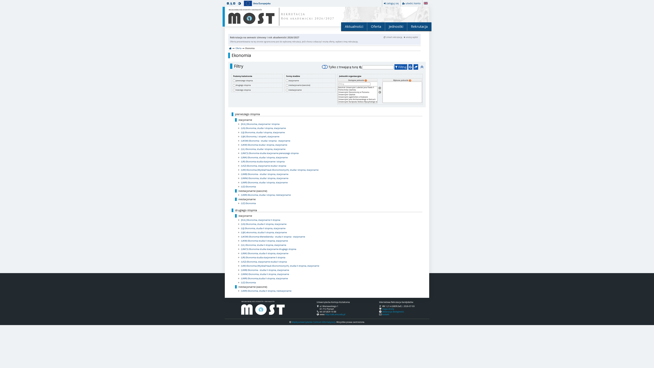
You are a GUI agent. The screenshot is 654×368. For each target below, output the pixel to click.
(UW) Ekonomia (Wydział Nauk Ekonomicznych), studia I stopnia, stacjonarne (279, 169)
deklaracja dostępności (393, 311)
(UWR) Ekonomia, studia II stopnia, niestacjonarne (266, 290)
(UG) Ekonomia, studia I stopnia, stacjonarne (263, 128)
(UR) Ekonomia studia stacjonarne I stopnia (263, 161)
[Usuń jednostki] (380, 92)
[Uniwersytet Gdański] (357, 95)
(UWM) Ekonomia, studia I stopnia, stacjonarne (264, 178)
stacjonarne (294, 80)
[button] (228, 3)
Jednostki (396, 26)
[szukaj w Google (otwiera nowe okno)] (410, 67)
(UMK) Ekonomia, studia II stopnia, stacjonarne (264, 253)
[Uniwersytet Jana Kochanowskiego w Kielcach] (357, 99)
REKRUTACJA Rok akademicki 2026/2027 (307, 16)
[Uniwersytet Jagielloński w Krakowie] (357, 97)
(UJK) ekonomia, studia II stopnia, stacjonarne (264, 232)
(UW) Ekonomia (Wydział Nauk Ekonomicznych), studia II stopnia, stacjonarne (280, 265)
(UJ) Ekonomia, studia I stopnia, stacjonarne (263, 132)
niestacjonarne (295, 90)
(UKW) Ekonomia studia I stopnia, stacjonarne (264, 144)
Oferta (376, 26)
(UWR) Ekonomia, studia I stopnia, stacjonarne (264, 182)
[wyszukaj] (360, 67)
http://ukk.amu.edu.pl (335, 314)
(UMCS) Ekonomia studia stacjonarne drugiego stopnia (268, 249)
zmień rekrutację (394, 37)
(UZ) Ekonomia (248, 186)
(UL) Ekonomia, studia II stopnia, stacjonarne (263, 245)
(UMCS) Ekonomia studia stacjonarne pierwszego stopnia (270, 153)
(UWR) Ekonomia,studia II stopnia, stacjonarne (264, 278)
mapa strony (388, 309)
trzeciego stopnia (243, 90)
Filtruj (402, 67)
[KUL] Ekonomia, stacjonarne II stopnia (260, 219)
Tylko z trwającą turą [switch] (343, 67)
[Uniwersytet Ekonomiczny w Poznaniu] (357, 92)
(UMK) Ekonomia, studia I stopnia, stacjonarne (264, 157)
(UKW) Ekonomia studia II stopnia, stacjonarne (264, 240)
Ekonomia (241, 55)
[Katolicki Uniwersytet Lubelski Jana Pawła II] (357, 87)
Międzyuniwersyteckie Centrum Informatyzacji (313, 322)
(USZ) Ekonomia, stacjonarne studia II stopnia (264, 261)
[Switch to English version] (425, 3)
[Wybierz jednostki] (380, 88)
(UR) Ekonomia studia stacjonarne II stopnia (263, 257)
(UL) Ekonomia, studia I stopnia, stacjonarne (263, 149)
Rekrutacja (419, 26)
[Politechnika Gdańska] (357, 90)
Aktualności (354, 26)
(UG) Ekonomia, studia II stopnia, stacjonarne (263, 224)
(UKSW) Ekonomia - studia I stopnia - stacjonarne (265, 140)
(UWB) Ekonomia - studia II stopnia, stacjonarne (265, 270)
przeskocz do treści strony (1, 1)
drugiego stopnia (243, 85)
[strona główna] (230, 48)
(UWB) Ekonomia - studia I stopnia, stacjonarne (264, 174)
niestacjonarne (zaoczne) (299, 85)
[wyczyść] (416, 67)
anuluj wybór (412, 37)
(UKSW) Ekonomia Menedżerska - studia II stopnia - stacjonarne (273, 236)
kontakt (385, 314)
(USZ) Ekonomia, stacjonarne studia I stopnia (263, 165)
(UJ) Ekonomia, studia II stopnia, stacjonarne (263, 228)
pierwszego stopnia (244, 80)
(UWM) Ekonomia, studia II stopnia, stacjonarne (265, 274)
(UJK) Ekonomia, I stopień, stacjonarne (260, 136)
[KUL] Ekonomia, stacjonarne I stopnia (260, 124)
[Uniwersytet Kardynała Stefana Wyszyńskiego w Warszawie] (357, 102)
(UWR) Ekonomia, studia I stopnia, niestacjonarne (266, 194)
